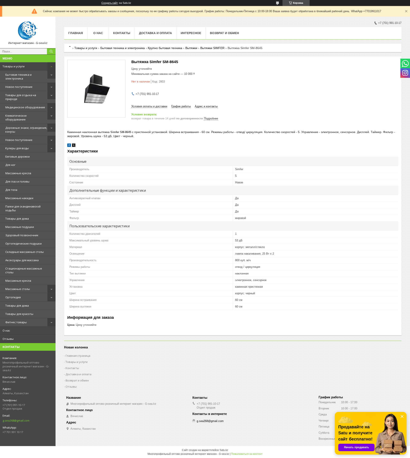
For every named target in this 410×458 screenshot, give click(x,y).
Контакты (121, 33)
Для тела (11, 190)
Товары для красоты (19, 314)
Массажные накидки (19, 198)
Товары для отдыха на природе (20, 97)
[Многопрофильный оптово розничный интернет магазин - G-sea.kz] (27, 30)
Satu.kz (224, 450)
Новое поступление (18, 87)
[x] (73, 146)
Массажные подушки (19, 227)
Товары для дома (17, 218)
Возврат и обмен (224, 33)
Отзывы (8, 339)
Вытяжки (191, 48)
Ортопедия (13, 297)
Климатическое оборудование (16, 117)
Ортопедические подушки (23, 243)
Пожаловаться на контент (247, 453)
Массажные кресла (18, 173)
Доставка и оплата (155, 33)
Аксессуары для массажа (22, 260)
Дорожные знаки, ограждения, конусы (26, 129)
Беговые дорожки (17, 156)
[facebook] (69, 146)
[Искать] (51, 51)
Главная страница (78, 356)
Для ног (10, 165)
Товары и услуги (14, 66)
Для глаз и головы (17, 181)
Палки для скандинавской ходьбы (23, 208)
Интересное (191, 33)
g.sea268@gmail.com (16, 420)
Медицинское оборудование (25, 107)
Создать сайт (109, 2)
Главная (75, 33)
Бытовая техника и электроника (18, 76)
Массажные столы (17, 289)
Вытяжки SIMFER (212, 48)
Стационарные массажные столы (23, 270)
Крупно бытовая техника (165, 48)
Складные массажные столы (24, 252)
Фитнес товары (16, 322)
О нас (6, 330)
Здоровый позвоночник (21, 235)
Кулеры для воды (17, 148)
